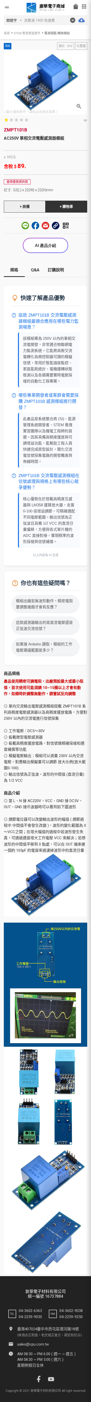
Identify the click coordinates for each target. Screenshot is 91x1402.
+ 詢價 (25, 206)
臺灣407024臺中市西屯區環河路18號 (48, 1329)
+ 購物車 (66, 206)
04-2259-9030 (30, 1317)
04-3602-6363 (30, 1310)
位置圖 (81, 46)
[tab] (14, 272)
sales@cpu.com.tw (33, 1344)
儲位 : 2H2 (66, 46)
